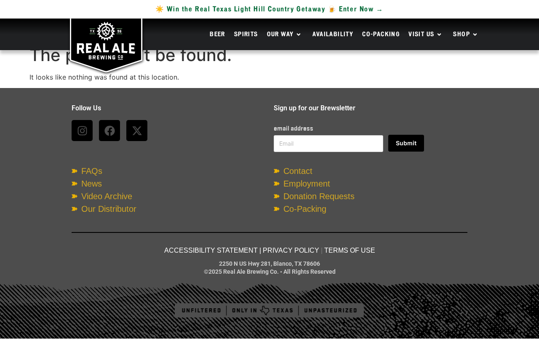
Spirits (246, 34)
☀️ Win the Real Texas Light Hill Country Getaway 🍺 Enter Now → (269, 9)
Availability (332, 34)
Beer (217, 34)
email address (293, 128)
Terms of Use (349, 250)
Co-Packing (381, 34)
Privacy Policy (291, 250)
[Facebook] (109, 130)
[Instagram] (82, 130)
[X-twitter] (136, 130)
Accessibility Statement (211, 250)
